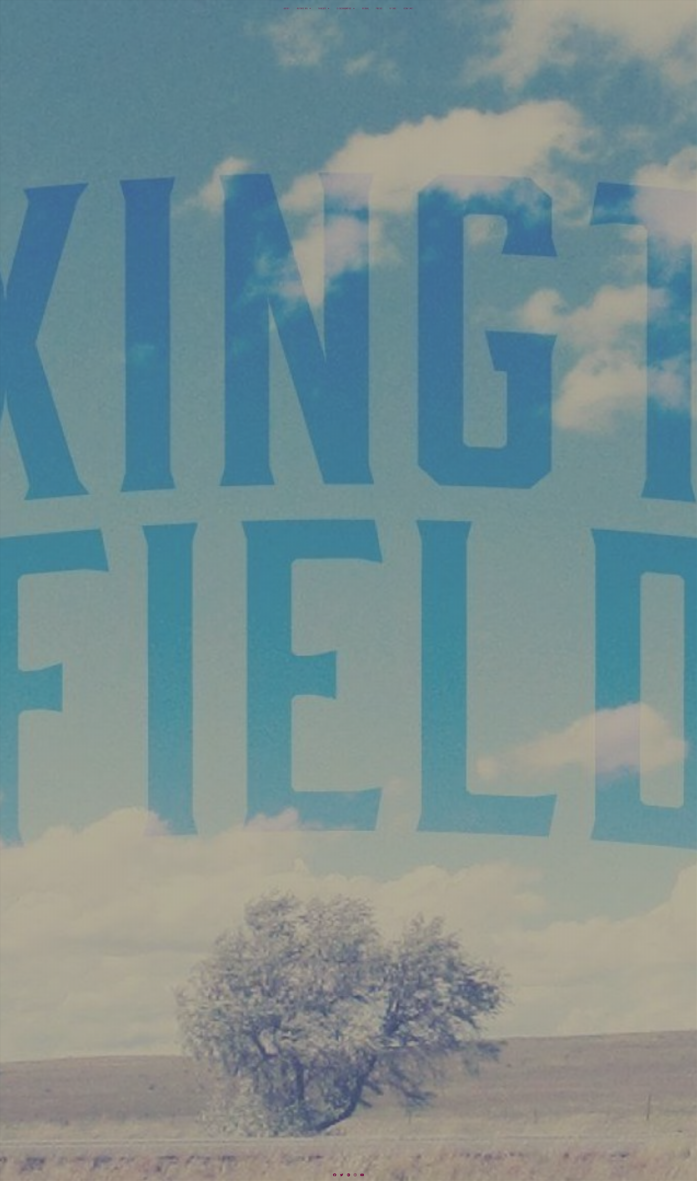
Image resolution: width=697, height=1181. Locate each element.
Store (393, 8)
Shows (322, 8)
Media (365, 8)
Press (379, 8)
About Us (302, 8)
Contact (409, 8)
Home (286, 8)
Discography (344, 8)
